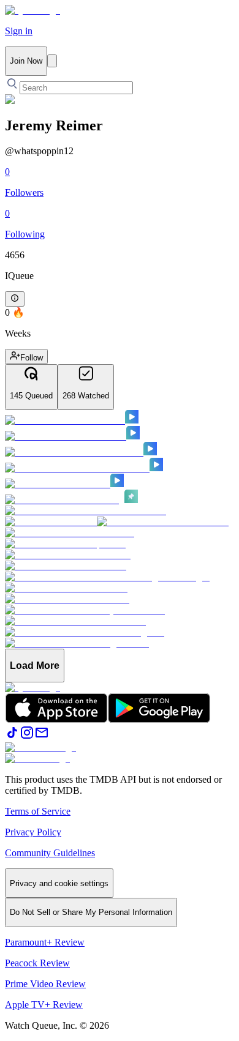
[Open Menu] (52, 60)
